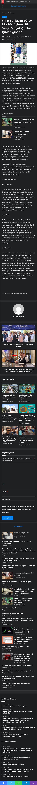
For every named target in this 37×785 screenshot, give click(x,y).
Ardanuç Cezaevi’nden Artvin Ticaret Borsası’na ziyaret (26, 440)
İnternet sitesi (6, 499)
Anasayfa (6, 13)
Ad (3, 484)
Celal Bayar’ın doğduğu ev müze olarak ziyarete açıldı (9, 417)
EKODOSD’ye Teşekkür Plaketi (12, 613)
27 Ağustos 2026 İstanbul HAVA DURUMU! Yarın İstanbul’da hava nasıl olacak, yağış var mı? (18, 621)
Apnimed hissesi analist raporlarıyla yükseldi (18, 671)
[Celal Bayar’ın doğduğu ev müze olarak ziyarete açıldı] (10, 408)
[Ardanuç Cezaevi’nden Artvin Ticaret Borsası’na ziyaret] (27, 430)
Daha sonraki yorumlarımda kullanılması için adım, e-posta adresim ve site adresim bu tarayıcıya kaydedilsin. (18, 509)
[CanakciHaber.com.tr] (18, 6)
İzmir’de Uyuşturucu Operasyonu (21, 534)
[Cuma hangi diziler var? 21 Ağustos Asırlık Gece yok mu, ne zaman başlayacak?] (27, 408)
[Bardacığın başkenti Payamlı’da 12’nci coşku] (27, 388)
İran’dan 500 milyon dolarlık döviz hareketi (17, 666)
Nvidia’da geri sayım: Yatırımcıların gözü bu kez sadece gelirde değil (23, 630)
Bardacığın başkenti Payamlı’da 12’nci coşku (26, 397)
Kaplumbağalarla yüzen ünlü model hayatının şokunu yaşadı (24, 122)
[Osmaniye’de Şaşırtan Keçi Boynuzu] (7, 575)
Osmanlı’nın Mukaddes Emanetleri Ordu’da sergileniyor (22, 134)
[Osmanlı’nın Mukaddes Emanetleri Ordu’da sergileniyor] (7, 134)
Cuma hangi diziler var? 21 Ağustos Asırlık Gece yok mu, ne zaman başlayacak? (27, 418)
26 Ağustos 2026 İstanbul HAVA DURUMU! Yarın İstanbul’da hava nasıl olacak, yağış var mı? (23, 657)
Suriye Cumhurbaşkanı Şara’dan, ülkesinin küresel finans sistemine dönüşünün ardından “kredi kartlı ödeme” (18, 551)
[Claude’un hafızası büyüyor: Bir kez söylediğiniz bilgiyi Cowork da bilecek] (7, 640)
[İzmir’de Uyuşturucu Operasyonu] (7, 535)
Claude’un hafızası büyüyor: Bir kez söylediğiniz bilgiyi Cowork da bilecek (24, 639)
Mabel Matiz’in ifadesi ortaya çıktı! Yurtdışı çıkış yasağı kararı (10, 439)
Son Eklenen (18, 526)
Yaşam (12, 13)
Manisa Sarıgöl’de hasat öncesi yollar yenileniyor (8, 397)
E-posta (4, 491)
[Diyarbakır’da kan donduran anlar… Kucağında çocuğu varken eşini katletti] (7, 591)
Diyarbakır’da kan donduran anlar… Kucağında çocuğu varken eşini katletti (24, 591)
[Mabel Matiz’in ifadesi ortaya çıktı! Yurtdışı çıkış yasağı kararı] (10, 430)
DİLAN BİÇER (8, 36)
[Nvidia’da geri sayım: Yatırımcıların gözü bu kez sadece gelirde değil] (7, 630)
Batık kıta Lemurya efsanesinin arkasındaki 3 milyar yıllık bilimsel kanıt (18, 559)
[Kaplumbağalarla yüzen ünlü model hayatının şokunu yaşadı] (7, 122)
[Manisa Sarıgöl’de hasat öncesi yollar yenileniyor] (10, 388)
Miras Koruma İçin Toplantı (12, 608)
